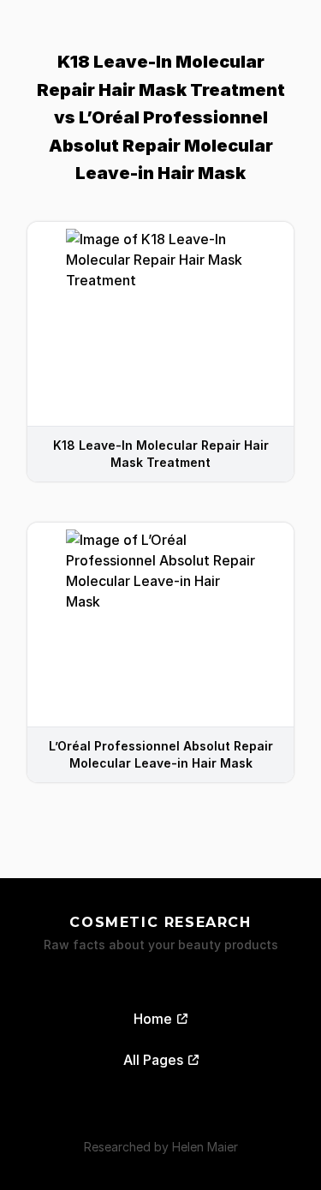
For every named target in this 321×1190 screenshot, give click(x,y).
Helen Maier (205, 1146)
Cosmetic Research (160, 922)
